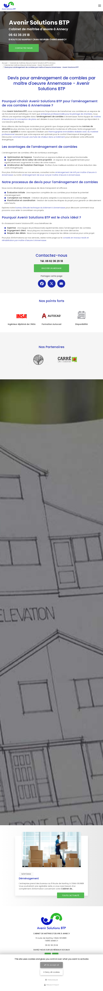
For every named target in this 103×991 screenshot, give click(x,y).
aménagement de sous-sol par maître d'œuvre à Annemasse (51, 175)
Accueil (4, 63)
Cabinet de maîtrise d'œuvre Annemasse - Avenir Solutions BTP (28, 65)
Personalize (52, 980)
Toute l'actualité (70, 895)
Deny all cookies (52, 972)
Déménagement (29, 878)
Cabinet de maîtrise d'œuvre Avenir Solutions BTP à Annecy (32, 63)
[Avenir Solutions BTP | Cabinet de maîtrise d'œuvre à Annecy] (9, 5)
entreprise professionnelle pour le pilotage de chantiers (66, 114)
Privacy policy (52, 985)
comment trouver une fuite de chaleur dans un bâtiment (38, 137)
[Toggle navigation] (99, 6)
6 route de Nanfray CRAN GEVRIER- (38, 39)
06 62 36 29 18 (19, 35)
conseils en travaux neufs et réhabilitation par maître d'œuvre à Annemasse (45, 239)
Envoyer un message (51, 268)
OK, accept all (52, 965)
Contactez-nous (24, 48)
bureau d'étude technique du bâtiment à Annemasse (40, 207)
